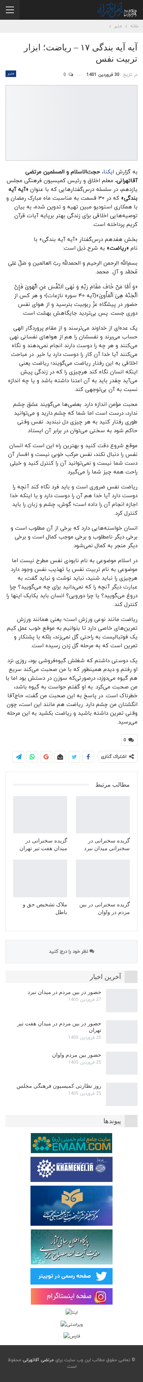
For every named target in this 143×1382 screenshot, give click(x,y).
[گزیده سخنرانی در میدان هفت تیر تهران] (40, 815)
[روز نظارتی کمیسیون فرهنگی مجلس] (122, 1094)
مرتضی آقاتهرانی (38, 1360)
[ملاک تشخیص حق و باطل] (40, 878)
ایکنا (108, 172)
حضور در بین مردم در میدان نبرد (64, 992)
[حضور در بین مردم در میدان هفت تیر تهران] (122, 1032)
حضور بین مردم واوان (76, 1055)
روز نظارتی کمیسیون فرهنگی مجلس (58, 1086)
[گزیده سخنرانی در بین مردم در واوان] (103, 878)
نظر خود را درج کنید (69, 951)
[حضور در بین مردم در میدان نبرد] (122, 1000)
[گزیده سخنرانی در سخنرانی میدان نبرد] (103, 815)
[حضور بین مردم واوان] (122, 1063)
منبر (11, 73)
